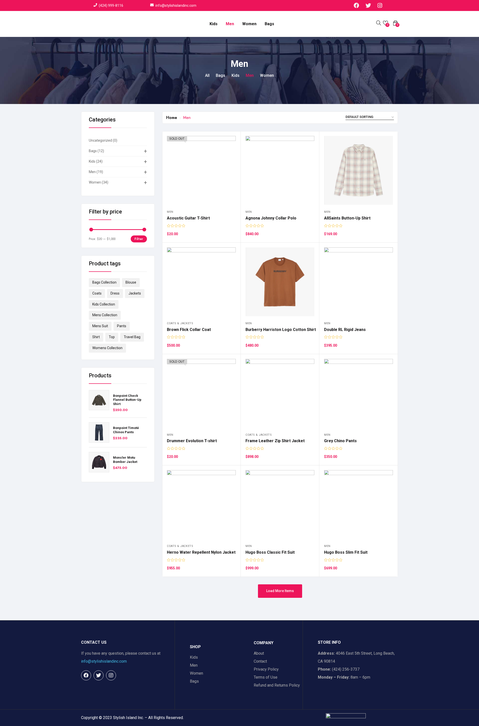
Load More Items (280, 591)
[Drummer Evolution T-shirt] (201, 393)
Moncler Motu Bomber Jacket (125, 460)
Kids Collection (103, 304)
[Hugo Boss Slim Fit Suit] (358, 504)
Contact (260, 661)
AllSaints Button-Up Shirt (347, 218)
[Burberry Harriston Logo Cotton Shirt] (279, 281)
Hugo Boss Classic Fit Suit (270, 552)
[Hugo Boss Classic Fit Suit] (279, 504)
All (207, 75)
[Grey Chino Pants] (358, 393)
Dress (115, 293)
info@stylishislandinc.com (104, 661)
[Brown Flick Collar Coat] (201, 281)
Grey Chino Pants (340, 440)
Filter (138, 238)
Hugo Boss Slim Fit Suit (345, 552)
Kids (214, 23)
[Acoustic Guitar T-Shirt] (201, 170)
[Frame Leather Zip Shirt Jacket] (279, 393)
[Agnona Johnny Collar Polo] (279, 170)
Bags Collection (104, 282)
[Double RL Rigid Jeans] (358, 281)
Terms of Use (265, 677)
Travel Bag (132, 337)
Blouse (130, 282)
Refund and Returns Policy (277, 685)
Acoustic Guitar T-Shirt (188, 218)
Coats (97, 293)
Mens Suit (100, 326)
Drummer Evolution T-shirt (192, 440)
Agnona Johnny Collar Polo (270, 218)
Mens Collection (104, 315)
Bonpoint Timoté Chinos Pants (126, 430)
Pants (121, 326)
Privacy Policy (266, 669)
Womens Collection (107, 348)
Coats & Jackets (180, 323)
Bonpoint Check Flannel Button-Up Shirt (127, 400)
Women (249, 23)
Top (112, 337)
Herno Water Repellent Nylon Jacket (201, 552)
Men (230, 23)
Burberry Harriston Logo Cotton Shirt (280, 329)
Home (171, 117)
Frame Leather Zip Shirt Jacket (275, 440)
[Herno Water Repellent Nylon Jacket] (201, 504)
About (259, 653)
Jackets (134, 293)
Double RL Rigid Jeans (345, 329)
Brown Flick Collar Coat (189, 329)
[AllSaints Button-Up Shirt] (358, 170)
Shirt (96, 337)
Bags (269, 23)
